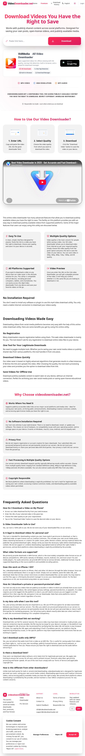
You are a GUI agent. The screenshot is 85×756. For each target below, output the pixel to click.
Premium (44, 3)
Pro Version (24, 704)
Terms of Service (59, 698)
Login (82, 3)
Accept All (72, 734)
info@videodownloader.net (42, 709)
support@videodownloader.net (42, 712)
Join (78, 709)
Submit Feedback (42, 705)
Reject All (58, 734)
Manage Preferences (41, 734)
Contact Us (40, 701)
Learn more (19, 749)
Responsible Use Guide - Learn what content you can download (43, 104)
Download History (56, 3)
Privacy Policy (58, 701)
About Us (39, 698)
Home (35, 3)
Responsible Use (59, 705)
